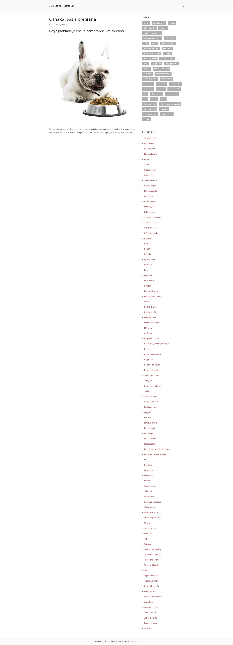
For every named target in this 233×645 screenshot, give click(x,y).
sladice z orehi (174, 89)
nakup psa (167, 48)
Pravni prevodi (150, 439)
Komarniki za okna (152, 291)
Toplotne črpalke (151, 581)
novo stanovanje (150, 58)
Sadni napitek (150, 486)
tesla (163, 99)
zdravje (146, 119)
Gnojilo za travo (150, 222)
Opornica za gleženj (152, 386)
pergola (146, 69)
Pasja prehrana (150, 407)
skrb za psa (148, 89)
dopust (172, 23)
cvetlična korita (158, 23)
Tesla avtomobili (150, 104)
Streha (147, 523)
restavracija (148, 84)
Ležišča (147, 302)
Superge (147, 544)
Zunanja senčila (150, 618)
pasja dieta (157, 64)
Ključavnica (149, 281)
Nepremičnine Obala (152, 354)
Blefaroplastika (150, 154)
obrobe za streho (167, 58)
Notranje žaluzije (151, 370)
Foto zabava (149, 212)
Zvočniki (147, 628)
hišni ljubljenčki (149, 28)
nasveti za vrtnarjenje (152, 53)
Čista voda (148, 175)
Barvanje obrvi (150, 149)
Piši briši (147, 418)
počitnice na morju (163, 74)
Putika (147, 460)
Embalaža (148, 196)
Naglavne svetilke (151, 338)
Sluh (145, 94)
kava (145, 43)
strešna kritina (172, 94)
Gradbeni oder (150, 228)
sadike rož (161, 84)
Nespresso (148, 359)
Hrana (146, 244)
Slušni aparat (157, 94)
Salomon (148, 491)
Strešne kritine (150, 528)
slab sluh (160, 89)
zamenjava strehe (150, 114)
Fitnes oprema (150, 201)
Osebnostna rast (151, 402)
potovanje (147, 74)
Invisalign (148, 265)
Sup (145, 539)
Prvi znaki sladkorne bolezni (155, 454)
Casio (146, 165)
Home (51, 25)
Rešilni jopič (149, 470)
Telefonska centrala (152, 554)
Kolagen (147, 286)
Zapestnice (148, 602)
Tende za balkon (151, 560)
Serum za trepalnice (152, 502)
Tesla (146, 570)
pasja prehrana (171, 64)
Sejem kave (149, 497)
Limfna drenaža (150, 307)
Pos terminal (149, 428)
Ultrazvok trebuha (151, 586)
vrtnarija (164, 109)
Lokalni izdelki (150, 312)
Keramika (148, 275)
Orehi (146, 391)
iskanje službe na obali (152, 33)
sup (145, 99)
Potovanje (148, 433)
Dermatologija (150, 186)
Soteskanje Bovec (151, 512)
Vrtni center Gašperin (153, 597)
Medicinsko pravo (151, 323)
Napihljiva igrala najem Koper (156, 344)
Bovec (146, 23)
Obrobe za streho (151, 375)
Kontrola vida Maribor (153, 296)
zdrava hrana (167, 114)
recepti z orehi (166, 79)
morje (154, 43)
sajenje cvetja (175, 84)
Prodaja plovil (150, 444)
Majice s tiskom (150, 317)
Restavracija (149, 475)
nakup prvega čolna (151, 48)
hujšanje (163, 28)
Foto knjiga (149, 207)
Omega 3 (148, 381)
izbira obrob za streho (152, 38)
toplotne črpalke (150, 109)
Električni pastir (150, 191)
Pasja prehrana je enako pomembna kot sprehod (86, 31)
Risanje (147, 481)
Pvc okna (148, 465)
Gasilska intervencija (152, 217)
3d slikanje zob (150, 138)
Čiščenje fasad (150, 170)
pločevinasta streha (161, 69)
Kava (146, 270)
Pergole (147, 412)
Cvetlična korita (150, 180)
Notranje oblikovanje (152, 365)
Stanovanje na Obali (152, 518)
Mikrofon (148, 328)
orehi (146, 64)
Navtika (147, 349)
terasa (154, 99)
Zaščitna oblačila (151, 607)
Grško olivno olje (151, 233)
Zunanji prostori (150, 623)
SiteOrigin (135, 641)
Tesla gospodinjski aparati (170, 104)
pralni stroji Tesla (150, 79)
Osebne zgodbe (150, 396)
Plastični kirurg (150, 423)
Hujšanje (147, 249)
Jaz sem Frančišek (62, 5)
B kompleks (149, 143)
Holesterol (148, 238)
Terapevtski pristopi (152, 565)
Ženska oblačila (150, 613)
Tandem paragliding (152, 549)
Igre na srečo (149, 259)
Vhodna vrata (150, 591)
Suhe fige (148, 533)
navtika (167, 53)
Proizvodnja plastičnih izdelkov (157, 449)
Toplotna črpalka (151, 576)
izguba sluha (169, 38)
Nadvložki (148, 333)
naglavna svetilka (168, 43)
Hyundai (147, 254)
